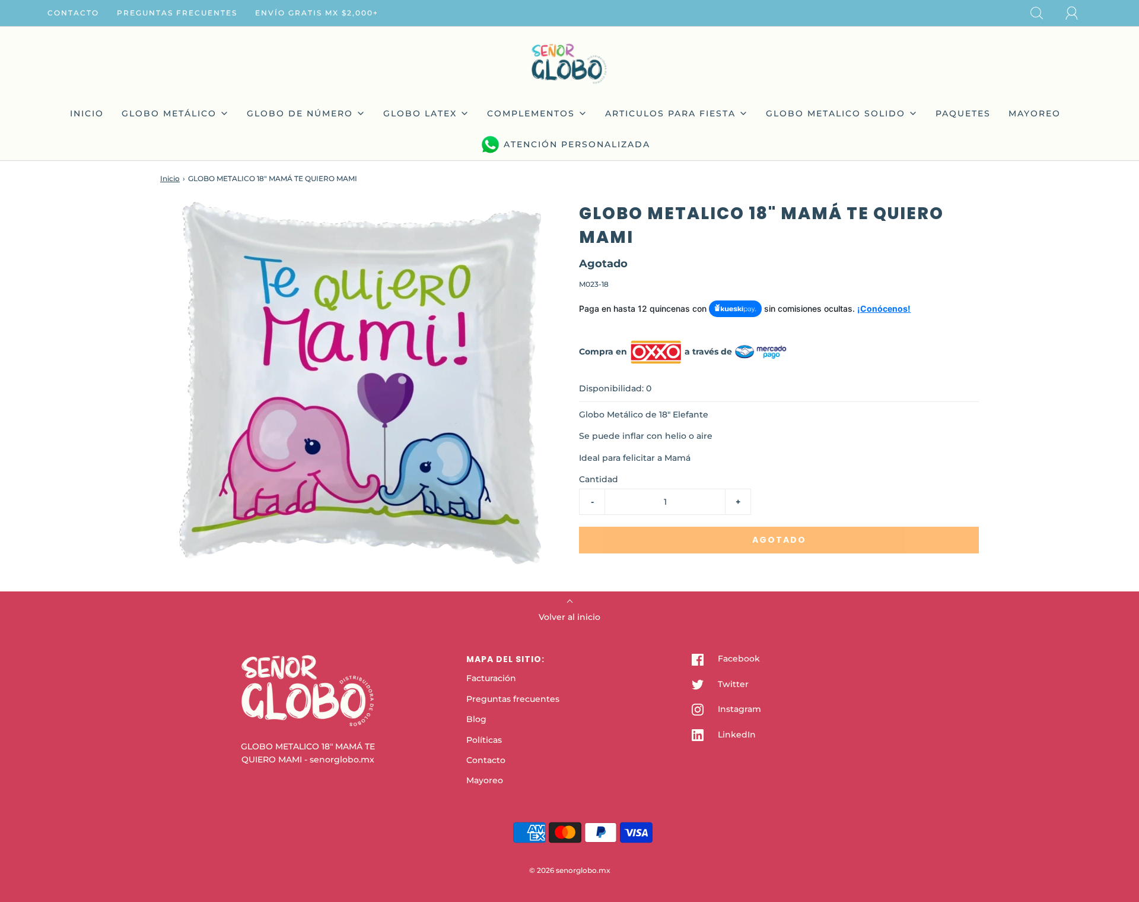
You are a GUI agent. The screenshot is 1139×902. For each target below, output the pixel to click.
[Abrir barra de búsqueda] (1043, 13)
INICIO (87, 113)
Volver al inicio (569, 617)
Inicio (170, 178)
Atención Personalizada (577, 144)
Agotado (779, 540)
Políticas (484, 740)
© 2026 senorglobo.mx (569, 870)
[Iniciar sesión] (1078, 13)
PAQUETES (963, 113)
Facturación (491, 678)
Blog (476, 719)
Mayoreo (484, 780)
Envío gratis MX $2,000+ (316, 12)
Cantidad (598, 479)
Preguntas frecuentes (177, 12)
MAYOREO (1034, 113)
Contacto (73, 12)
